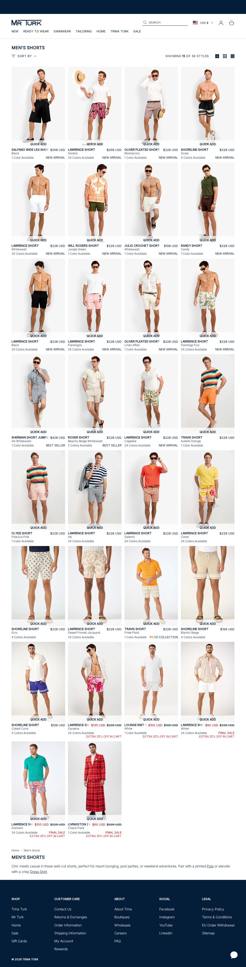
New (15, 31)
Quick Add (38, 144)
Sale (137, 31)
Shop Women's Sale (26, 9)
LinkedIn (165, 933)
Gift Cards (19, 941)
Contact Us (62, 909)
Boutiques (121, 917)
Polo (210, 866)
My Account (63, 941)
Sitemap (208, 933)
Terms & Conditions (217, 917)
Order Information (68, 925)
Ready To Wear (36, 31)
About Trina (123, 909)
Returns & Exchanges (70, 917)
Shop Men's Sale (55, 9)
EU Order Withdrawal (218, 925)
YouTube (165, 925)
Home (101, 31)
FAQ (117, 941)
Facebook (166, 909)
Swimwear (62, 31)
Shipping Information (70, 933)
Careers (120, 933)
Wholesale (122, 925)
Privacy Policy (213, 909)
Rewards (61, 949)
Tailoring (84, 31)
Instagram (167, 917)
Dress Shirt (38, 872)
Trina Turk (119, 31)
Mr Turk (18, 917)
